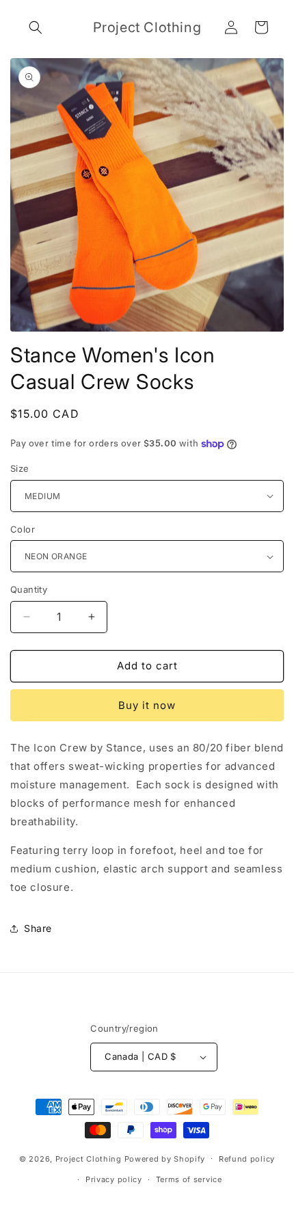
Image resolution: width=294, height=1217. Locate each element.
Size (19, 468)
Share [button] (38, 928)
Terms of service (189, 1179)
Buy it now (147, 705)
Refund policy (247, 1159)
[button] (36, 27)
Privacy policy (113, 1179)
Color (22, 529)
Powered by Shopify (165, 1158)
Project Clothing (88, 1158)
